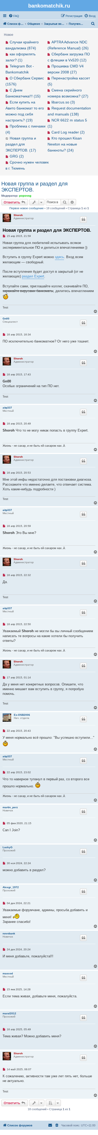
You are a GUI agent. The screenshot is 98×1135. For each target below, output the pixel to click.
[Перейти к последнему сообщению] (7, 138)
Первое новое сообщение (26, 208)
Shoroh (18, 215)
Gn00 (6, 318)
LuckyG (8, 847)
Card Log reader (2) (68, 132)
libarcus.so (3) (63, 102)
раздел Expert (33, 276)
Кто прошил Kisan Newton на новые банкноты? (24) (65, 144)
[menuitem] (14, 16)
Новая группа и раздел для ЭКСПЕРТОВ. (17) (20, 144)
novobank (9, 933)
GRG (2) (17, 156)
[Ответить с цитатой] (83, 219)
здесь (59, 257)
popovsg (25, 195)
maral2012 (9, 1013)
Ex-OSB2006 (22, 714)
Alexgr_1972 (11, 887)
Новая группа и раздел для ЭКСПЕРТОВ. (34, 187)
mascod (8, 973)
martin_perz (10, 807)
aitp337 (7, 407)
